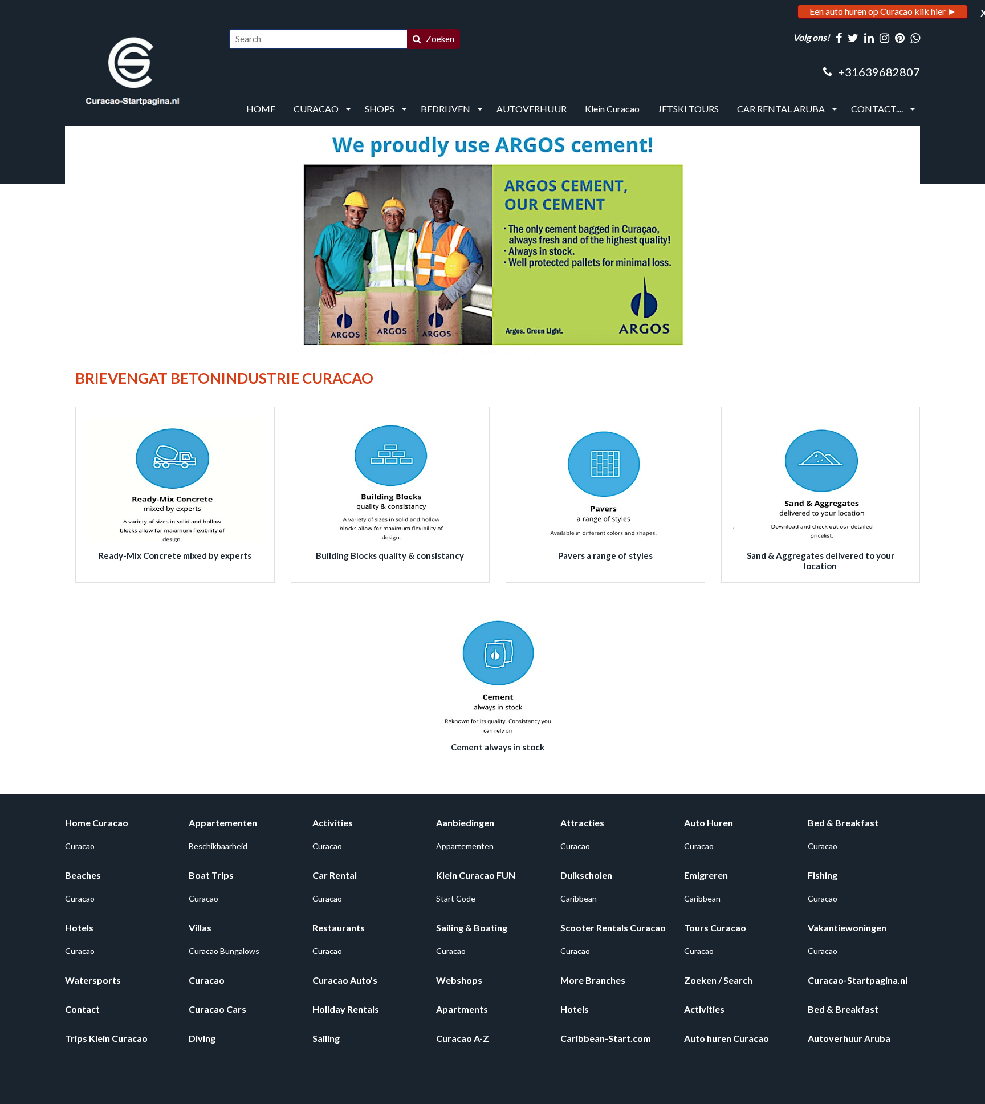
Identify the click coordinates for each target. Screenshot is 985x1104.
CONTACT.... (877, 108)
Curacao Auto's (344, 980)
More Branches (592, 980)
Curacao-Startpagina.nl (857, 980)
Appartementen (223, 822)
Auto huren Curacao (726, 1038)
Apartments (462, 1009)
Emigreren (706, 875)
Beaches (83, 875)
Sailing (326, 1038)
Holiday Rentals (345, 1009)
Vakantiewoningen (847, 927)
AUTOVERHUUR (531, 108)
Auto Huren (708, 822)
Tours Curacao (715, 927)
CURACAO (316, 108)
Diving (202, 1038)
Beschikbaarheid (218, 846)
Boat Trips (211, 875)
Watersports (93, 980)
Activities (332, 822)
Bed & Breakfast (843, 822)
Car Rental (334, 875)
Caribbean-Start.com (605, 1038)
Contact (82, 1009)
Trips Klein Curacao (106, 1038)
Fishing (822, 875)
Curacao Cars (217, 1009)
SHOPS (379, 108)
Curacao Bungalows (224, 951)
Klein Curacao (612, 108)
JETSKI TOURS (688, 108)
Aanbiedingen (465, 822)
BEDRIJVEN (445, 108)
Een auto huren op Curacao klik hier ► (882, 11)
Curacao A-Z (462, 1038)
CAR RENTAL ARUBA (781, 108)
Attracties (582, 822)
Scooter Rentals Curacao (613, 927)
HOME (260, 108)
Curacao (80, 846)
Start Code (455, 898)
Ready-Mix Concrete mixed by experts (175, 555)
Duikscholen (586, 875)
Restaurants (338, 927)
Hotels (79, 927)
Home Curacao (96, 822)
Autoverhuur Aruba (849, 1038)
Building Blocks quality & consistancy (390, 555)
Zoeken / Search (718, 980)
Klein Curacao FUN (475, 875)
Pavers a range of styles (605, 555)
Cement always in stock (497, 747)
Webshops (459, 980)
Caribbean (578, 898)
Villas (200, 927)
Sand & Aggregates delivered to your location (820, 560)
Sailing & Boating (471, 927)
